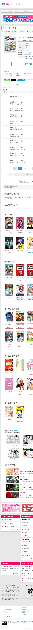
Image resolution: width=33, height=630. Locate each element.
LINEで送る (7, 79)
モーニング (21, 31)
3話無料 (9, 252)
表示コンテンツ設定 (26, 611)
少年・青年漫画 (7, 520)
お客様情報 (24, 607)
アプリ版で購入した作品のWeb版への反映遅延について (10, 568)
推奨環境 (24, 612)
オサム (31, 43)
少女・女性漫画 (7, 523)
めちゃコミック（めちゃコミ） (27, 628)
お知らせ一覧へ (16, 573)
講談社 (27, 48)
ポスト (14, 79)
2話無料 (9, 327)
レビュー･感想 (23, 11)
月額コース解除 (25, 609)
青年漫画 (14, 31)
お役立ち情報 (5, 612)
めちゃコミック (6, 31)
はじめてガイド (6, 611)
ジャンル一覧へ (16, 529)
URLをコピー (29, 79)
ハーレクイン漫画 (8, 526)
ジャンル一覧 (5, 11)
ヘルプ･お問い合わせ (7, 616)
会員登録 (4, 607)
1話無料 (20, 327)
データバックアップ (26, 614)
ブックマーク (20, 79)
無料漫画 (11, 11)
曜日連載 (16, 11)
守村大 (27, 43)
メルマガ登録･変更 (7, 609)
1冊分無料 (9, 232)
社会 (26, 56)
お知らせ (4, 614)
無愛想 (27, 58)
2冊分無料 (20, 232)
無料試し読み (20, 299)
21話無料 (20, 394)
